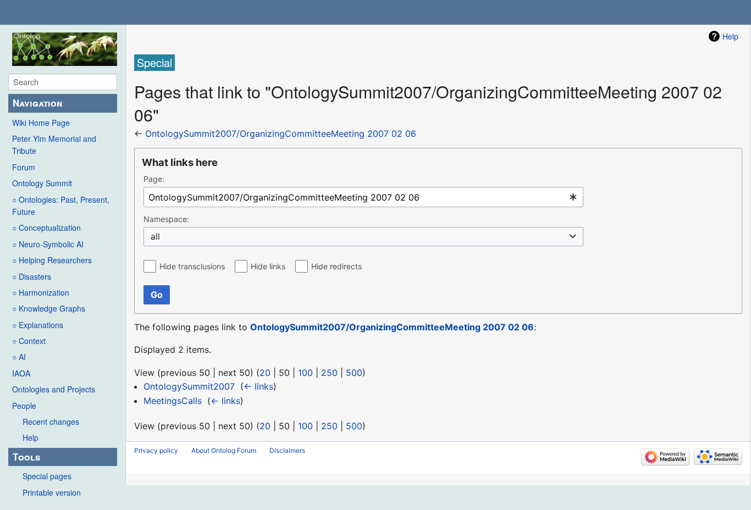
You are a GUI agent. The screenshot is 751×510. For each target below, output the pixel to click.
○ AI (19, 356)
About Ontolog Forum (223, 450)
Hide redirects (336, 266)
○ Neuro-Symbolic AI (48, 244)
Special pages (47, 475)
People (24, 405)
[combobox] (363, 197)
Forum (23, 167)
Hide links (268, 266)
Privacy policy (156, 450)
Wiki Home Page (41, 122)
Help (30, 437)
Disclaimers (287, 450)
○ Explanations (37, 324)
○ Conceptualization (46, 227)
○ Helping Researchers (52, 259)
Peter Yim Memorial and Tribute (54, 144)
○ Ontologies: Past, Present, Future (60, 205)
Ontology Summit (42, 183)
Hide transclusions (192, 266)
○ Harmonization (40, 292)
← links (258, 386)
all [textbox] (155, 236)
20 (264, 372)
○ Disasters (31, 276)
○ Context (29, 340)
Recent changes (51, 421)
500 (354, 372)
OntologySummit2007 (189, 386)
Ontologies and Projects (53, 389)
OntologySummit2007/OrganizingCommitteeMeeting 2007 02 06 (280, 133)
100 (305, 372)
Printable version (52, 492)
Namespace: (166, 219)
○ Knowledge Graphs (48, 308)
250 (329, 372)
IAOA (21, 373)
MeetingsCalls (172, 400)
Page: (153, 179)
